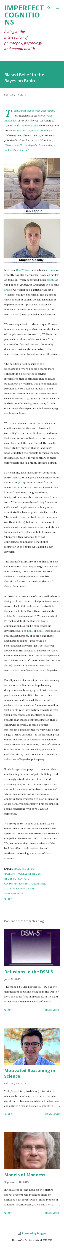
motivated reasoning (19, 888)
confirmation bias (17, 883)
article (8, 289)
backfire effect (25, 868)
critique (50, 270)
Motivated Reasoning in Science (29, 1073)
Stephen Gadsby (28, 125)
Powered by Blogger (34, 1233)
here (12, 413)
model (24, 789)
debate (51, 279)
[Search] (49, 6)
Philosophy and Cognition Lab (25, 130)
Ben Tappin (47, 110)
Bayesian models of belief (22, 873)
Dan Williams (23, 270)
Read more (52, 1010)
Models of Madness (24, 1175)
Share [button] (8, 899)
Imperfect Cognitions (24, 15)
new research (13, 893)
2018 (21, 482)
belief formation (16, 878)
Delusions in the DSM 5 (28, 972)
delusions (38, 883)
